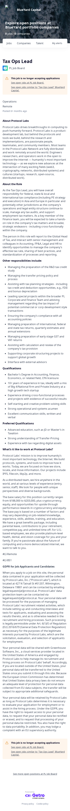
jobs (9, 43)
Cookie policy (42, 803)
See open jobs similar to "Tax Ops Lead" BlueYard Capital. (38, 89)
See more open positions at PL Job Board (35, 773)
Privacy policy (28, 803)
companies (24, 43)
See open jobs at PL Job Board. (27, 82)
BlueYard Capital (29, 10)
